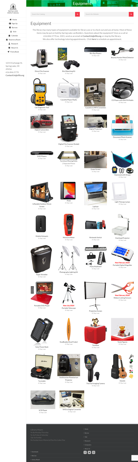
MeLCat (34, 455)
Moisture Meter (69, 237)
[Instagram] (93, 452)
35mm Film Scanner (42, 71)
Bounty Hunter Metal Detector (122, 57)
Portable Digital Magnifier (122, 265)
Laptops (96, 206)
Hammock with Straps (122, 175)
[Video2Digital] (71, 391)
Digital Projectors (95, 129)
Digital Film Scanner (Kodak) (68, 144)
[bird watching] (68, 48)
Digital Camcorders (42, 130)
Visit (86, 437)
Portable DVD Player (42, 306)
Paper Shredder (42, 274)
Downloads (35, 452)
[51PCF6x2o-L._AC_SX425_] (119, 182)
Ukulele (122, 381)
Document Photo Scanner (122, 137)
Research (87, 441)
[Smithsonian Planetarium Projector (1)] (68, 354)
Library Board (36, 459)
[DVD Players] (42, 151)
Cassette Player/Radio (69, 100)
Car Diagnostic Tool (42, 107)
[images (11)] (41, 214)
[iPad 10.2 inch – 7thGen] (67, 182)
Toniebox (95, 345)
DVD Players (42, 156)
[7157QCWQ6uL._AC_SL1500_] (95, 282)
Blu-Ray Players (95, 53)
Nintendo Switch (95, 237)
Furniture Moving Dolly (68, 161)
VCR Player (43, 410)
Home (86, 429)
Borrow (87, 433)
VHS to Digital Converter (72, 409)
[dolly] (68, 151)
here (94, 39)
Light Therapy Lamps (122, 202)
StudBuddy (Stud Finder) (69, 342)
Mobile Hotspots (42, 236)
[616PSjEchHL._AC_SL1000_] (42, 282)
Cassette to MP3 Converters (95, 108)
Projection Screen (95, 311)
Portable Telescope (69, 308)
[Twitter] (89, 452)
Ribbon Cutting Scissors (122, 298)
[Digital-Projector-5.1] (95, 115)
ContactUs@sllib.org (15, 75)
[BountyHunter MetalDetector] (122, 48)
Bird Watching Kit (68, 71)
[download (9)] (120, 214)
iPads (69, 201)
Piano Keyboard (95, 266)
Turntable (42, 381)
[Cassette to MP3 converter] (94, 79)
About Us (87, 449)
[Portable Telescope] (68, 282)
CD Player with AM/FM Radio (122, 100)
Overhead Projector (122, 238)
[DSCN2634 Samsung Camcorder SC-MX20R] (42, 115)
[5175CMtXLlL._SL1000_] (68, 214)
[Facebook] (85, 452)
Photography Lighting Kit (69, 272)
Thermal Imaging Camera (95, 383)
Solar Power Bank (41, 347)
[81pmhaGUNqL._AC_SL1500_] (68, 245)
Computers (88, 445)
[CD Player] (122, 79)
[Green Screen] (95, 151)
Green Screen (95, 169)
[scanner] (42, 48)
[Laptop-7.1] (95, 182)
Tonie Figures (122, 342)
